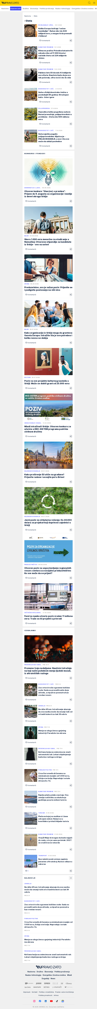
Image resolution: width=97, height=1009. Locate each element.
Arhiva (56, 995)
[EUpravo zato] (9, 3)
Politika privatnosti (45, 995)
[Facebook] (40, 1001)
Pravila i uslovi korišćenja (64, 992)
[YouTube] (51, 1001)
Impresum (26, 992)
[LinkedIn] (45, 1001)
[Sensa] (46, 987)
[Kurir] (38, 983)
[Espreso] (47, 983)
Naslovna (27, 16)
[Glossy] (69, 983)
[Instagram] (34, 1001)
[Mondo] (29, 983)
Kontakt (34, 992)
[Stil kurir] (62, 983)
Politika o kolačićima (46, 992)
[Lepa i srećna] (28, 987)
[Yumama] (57, 987)
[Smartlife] (37, 987)
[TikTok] (57, 1001)
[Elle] (55, 983)
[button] (44, 40)
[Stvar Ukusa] (68, 987)
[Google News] (62, 1001)
